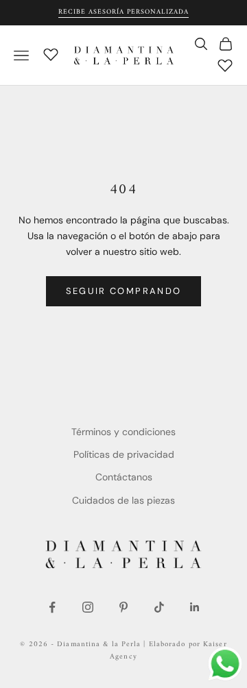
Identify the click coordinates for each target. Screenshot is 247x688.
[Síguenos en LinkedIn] (195, 607)
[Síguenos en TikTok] (159, 607)
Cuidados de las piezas (123, 500)
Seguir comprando (123, 291)
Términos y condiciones (123, 432)
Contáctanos (123, 477)
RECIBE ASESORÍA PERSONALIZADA (123, 12)
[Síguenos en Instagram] (88, 607)
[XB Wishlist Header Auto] (51, 53)
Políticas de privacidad (123, 454)
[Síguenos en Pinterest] (123, 607)
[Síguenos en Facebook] (52, 607)
